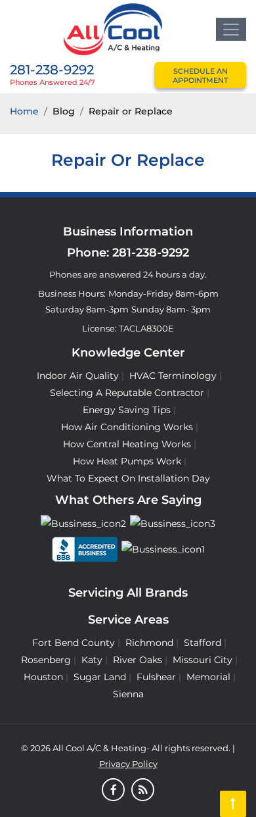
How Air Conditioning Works (127, 427)
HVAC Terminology (173, 376)
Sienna (128, 694)
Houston (43, 677)
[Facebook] (113, 791)
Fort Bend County (73, 643)
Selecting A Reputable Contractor (127, 393)
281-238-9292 (52, 70)
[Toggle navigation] (231, 29)
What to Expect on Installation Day (128, 478)
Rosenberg (46, 660)
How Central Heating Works (127, 444)
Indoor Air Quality (78, 376)
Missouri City (202, 660)
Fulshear (156, 677)
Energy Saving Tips (127, 410)
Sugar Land (100, 677)
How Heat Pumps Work (127, 461)
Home (24, 111)
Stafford (202, 643)
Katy (91, 660)
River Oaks (137, 660)
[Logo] (113, 28)
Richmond (149, 643)
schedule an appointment (200, 75)
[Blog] (142, 791)
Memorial (208, 677)
